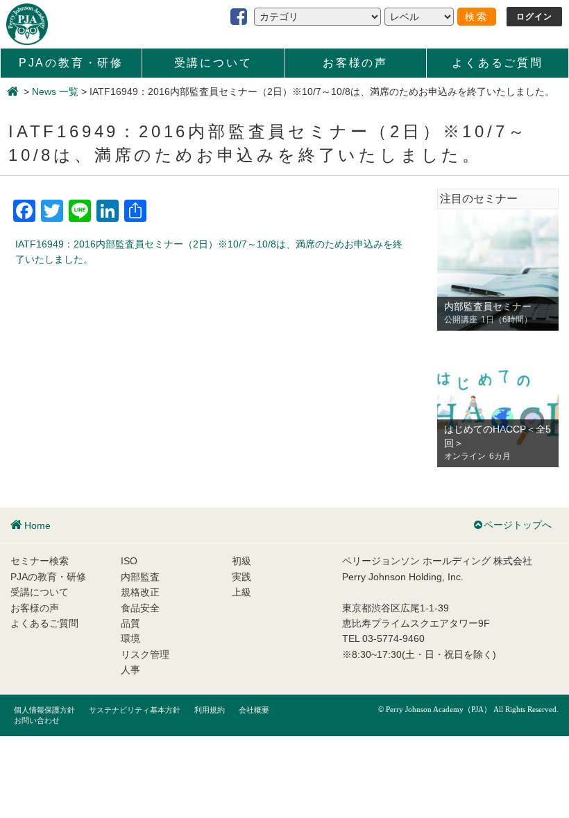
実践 (241, 576)
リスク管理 (145, 654)
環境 (130, 638)
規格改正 (140, 592)
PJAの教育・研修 (71, 63)
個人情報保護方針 (44, 710)
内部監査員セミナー (488, 306)
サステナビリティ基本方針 (134, 710)
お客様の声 (355, 63)
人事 (130, 669)
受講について (213, 63)
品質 (130, 623)
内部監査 (140, 576)
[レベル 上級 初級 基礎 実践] (419, 17)
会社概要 (254, 710)
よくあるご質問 (497, 63)
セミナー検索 (39, 560)
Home (37, 525)
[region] (498, 270)
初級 (241, 560)
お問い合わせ (37, 720)
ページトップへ (518, 524)
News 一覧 (55, 91)
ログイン (534, 16)
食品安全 (140, 608)
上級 (241, 592)
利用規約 (209, 710)
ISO (129, 560)
